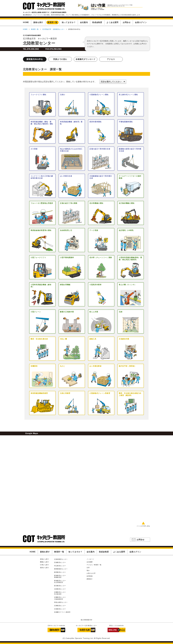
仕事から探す (44, 565)
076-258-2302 (33, 49)
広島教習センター (60, 609)
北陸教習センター (39, 43)
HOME (25, 29)
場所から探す (44, 567)
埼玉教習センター (60, 566)
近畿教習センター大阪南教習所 (60, 598)
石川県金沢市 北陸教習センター (53, 29)
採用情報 (90, 576)
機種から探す (44, 562)
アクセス (111, 59)
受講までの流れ (60, 59)
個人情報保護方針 (86, 620)
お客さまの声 (91, 573)
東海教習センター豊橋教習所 (60, 576)
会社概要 (90, 562)
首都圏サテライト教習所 (62, 612)
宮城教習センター (60, 562)
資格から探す (44, 559)
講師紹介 (90, 579)
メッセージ (90, 559)
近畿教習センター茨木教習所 (60, 593)
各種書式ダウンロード (85, 59)
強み (88, 570)
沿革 (88, 567)
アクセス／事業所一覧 (94, 565)
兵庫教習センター (60, 605)
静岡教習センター (60, 572)
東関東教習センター (60, 569)
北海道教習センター (60, 559)
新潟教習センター (60, 586)
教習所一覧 (35, 29)
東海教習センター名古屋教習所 (60, 581)
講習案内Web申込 (35, 59)
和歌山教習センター (60, 602)
